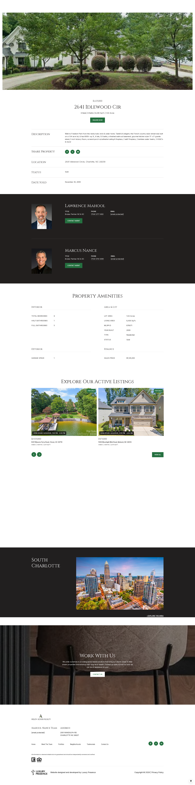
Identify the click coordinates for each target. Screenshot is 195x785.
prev (33, 454)
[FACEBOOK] (150, 744)
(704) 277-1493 (97, 214)
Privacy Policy (158, 772)
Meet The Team (47, 744)
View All (157, 454)
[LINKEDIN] (161, 744)
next (39, 454)
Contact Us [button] (97, 674)
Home (33, 744)
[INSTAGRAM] (156, 744)
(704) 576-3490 (97, 259)
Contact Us (104, 744)
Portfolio (61, 744)
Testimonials (91, 744)
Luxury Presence (89, 772)
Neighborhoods (75, 744)
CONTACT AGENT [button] (73, 221)
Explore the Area (156, 616)
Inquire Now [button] (97, 120)
